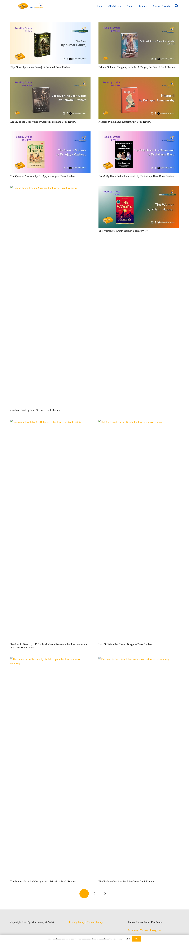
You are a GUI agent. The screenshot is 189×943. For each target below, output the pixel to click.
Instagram (155, 930)
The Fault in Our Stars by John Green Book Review (126, 881)
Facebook (133, 930)
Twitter (144, 930)
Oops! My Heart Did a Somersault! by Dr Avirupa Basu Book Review (136, 176)
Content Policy (95, 922)
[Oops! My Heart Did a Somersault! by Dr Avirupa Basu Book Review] (138, 133)
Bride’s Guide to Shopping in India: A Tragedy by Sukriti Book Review (136, 67)
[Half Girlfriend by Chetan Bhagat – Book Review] (138, 421)
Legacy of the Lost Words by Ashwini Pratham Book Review (43, 121)
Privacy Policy (77, 922)
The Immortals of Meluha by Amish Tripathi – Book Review (43, 881)
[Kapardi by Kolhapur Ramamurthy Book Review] (138, 79)
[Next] (105, 893)
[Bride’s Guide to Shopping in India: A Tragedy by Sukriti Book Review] (138, 24)
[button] (176, 6)
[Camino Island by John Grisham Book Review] (50, 187)
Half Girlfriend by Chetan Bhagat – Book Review (125, 644)
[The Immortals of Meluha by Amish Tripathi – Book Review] (50, 659)
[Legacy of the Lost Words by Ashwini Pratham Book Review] (50, 79)
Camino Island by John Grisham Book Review (35, 410)
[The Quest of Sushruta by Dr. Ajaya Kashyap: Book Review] (50, 133)
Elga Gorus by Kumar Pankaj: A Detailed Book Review (40, 67)
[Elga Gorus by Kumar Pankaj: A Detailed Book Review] (50, 24)
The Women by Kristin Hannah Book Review (123, 230)
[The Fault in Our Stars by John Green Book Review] (138, 659)
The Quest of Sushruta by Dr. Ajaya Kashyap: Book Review (42, 176)
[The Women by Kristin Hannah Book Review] (138, 187)
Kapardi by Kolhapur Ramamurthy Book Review (124, 121)
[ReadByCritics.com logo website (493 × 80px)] (30, 6)
